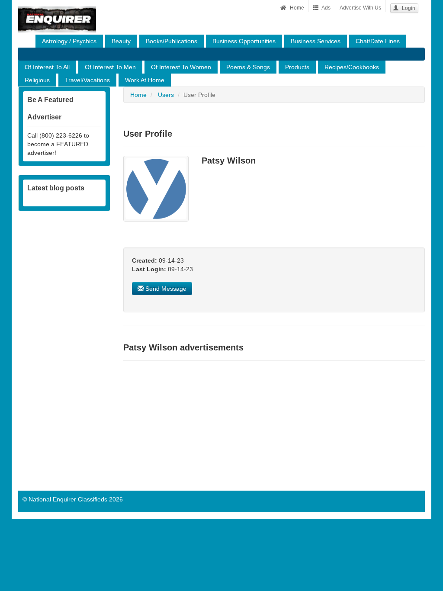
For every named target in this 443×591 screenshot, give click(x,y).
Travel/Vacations (87, 80)
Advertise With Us (360, 8)
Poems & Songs (248, 67)
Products (297, 67)
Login (408, 8)
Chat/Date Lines (378, 41)
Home (296, 8)
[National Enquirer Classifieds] (57, 11)
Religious (37, 80)
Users (166, 94)
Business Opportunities (244, 41)
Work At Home (144, 80)
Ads (326, 8)
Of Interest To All (47, 67)
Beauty (121, 41)
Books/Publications (171, 41)
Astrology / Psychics (69, 41)
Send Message (165, 288)
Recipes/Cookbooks (351, 67)
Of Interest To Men (110, 67)
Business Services (315, 41)
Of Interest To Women (181, 67)
